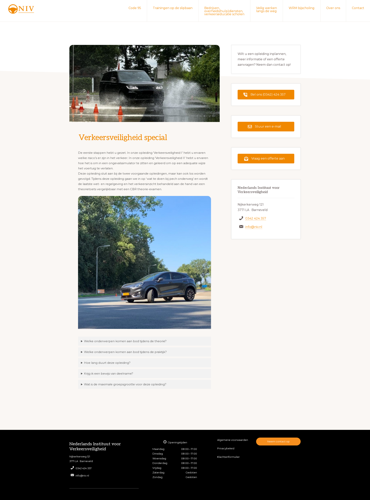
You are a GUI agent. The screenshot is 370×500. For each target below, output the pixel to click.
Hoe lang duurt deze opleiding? (107, 363)
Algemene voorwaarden (232, 439)
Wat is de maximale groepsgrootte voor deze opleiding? (125, 384)
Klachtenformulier (228, 456)
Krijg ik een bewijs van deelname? (108, 373)
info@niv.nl (253, 227)
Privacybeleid (225, 448)
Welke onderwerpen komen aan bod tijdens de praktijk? (125, 352)
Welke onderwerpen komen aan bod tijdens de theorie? (125, 341)
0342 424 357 (255, 218)
